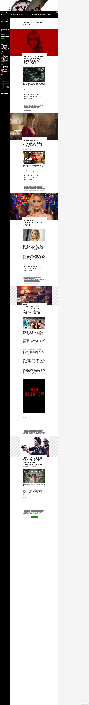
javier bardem (41, 511)
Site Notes (49, 14)
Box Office (40, 105)
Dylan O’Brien (33, 511)
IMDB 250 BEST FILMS (43, 14)
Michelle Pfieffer (40, 512)
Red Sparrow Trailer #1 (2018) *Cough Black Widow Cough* (32, 309)
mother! (25, 513)
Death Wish (31, 106)
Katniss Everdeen (37, 279)
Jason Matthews (26, 187)
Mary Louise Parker (33, 432)
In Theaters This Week (35, 14)
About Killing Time (11, 16)
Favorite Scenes (3, 14)
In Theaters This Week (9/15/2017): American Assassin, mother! (33, 461)
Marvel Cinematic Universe (35, 54)
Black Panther (28, 90)
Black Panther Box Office (34, 105)
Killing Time (5, 12)
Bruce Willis (26, 106)
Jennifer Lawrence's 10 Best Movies (29, 278)
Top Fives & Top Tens (28, 14)
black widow (26, 186)
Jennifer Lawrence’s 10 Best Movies (34, 222)
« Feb (2, 88)
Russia (38, 433)
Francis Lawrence (40, 186)
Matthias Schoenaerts (40, 432)
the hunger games (35, 280)
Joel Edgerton (26, 432)
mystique (43, 279)
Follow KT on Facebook (5, 21)
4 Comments (32, 149)
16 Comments (33, 466)
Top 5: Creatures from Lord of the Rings (5, 58)
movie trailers (25, 304)
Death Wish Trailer (37, 106)
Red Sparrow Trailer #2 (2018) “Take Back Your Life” (33, 144)
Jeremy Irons (39, 187)
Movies (41, 54)
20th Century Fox (26, 339)
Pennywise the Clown (37, 513)
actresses (25, 277)
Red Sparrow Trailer (32, 433)
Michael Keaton (33, 512)
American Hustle (31, 277)
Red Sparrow (26, 433)
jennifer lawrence (33, 187)
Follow (3, 38)
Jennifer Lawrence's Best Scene (29, 279)
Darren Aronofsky (27, 511)
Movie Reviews (10, 14)
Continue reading (34, 90)
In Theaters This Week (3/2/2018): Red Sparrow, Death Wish (33, 59)
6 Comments (32, 65)
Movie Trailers (15, 14)
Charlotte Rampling (32, 186)
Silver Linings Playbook (27, 280)
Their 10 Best (21, 14)
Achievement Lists (4, 16)
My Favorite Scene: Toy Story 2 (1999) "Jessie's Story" (6, 72)
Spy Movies (41, 433)
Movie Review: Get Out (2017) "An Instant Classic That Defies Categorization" (5, 55)
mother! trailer (30, 513)
